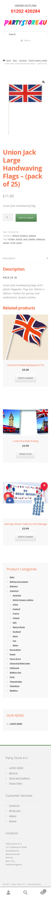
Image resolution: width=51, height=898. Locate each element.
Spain (15, 636)
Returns (12, 821)
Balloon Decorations (19, 582)
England (16, 609)
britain (11, 239)
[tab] (25, 258)
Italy (15, 623)
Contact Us (14, 805)
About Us (13, 773)
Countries (23, 60)
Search (25, 892)
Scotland (17, 632)
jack (25, 239)
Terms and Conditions (19, 778)
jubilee (31, 239)
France (16, 613)
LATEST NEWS (16, 724)
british (19, 239)
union (19, 243)
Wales (15, 645)
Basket (39, 890)
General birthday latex (20, 663)
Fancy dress (15, 659)
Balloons (14, 586)
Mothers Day (15, 673)
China (15, 605)
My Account (14, 811)
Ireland (16, 618)
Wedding (14, 691)
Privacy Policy (15, 783)
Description (9, 258)
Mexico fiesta (19, 627)
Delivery (12, 816)
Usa (14, 641)
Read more (25, 454)
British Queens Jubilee (38, 60)
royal (12, 243)
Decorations (15, 650)
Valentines (14, 686)
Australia (17, 595)
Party (12, 677)
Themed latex (16, 682)
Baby (12, 577)
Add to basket (26, 217)
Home (8, 60)
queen (6, 243)
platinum (40, 239)
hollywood (14, 668)
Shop (15, 60)
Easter (13, 654)
